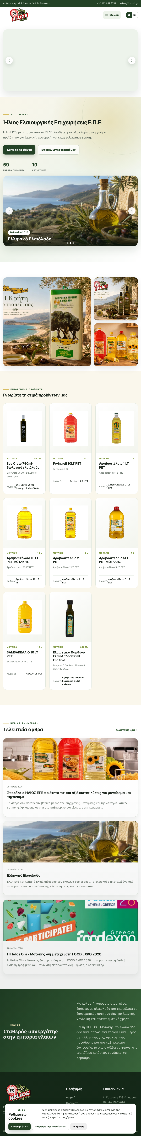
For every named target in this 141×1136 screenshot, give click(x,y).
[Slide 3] (73, 243)
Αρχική (70, 1097)
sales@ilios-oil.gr (129, 3)
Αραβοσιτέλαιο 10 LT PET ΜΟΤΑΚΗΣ (23, 560)
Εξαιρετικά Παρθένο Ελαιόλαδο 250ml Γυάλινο (69, 656)
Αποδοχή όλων (19, 1126)
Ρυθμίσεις (78, 1126)
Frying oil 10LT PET (67, 463)
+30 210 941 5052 (106, 3)
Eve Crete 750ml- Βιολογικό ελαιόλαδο (23, 465)
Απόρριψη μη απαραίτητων (50, 1126)
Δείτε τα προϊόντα (19, 149)
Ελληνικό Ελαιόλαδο (23, 875)
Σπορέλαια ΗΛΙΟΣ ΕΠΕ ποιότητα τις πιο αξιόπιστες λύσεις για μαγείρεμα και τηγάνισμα (69, 795)
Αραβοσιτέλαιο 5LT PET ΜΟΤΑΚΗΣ (114, 560)
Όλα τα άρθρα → (127, 730)
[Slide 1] (68, 243)
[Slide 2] (70, 243)
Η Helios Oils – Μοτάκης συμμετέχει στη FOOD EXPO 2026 (63, 236)
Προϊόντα (72, 1103)
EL (129, 15)
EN (134, 15)
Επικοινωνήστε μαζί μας (58, 149)
